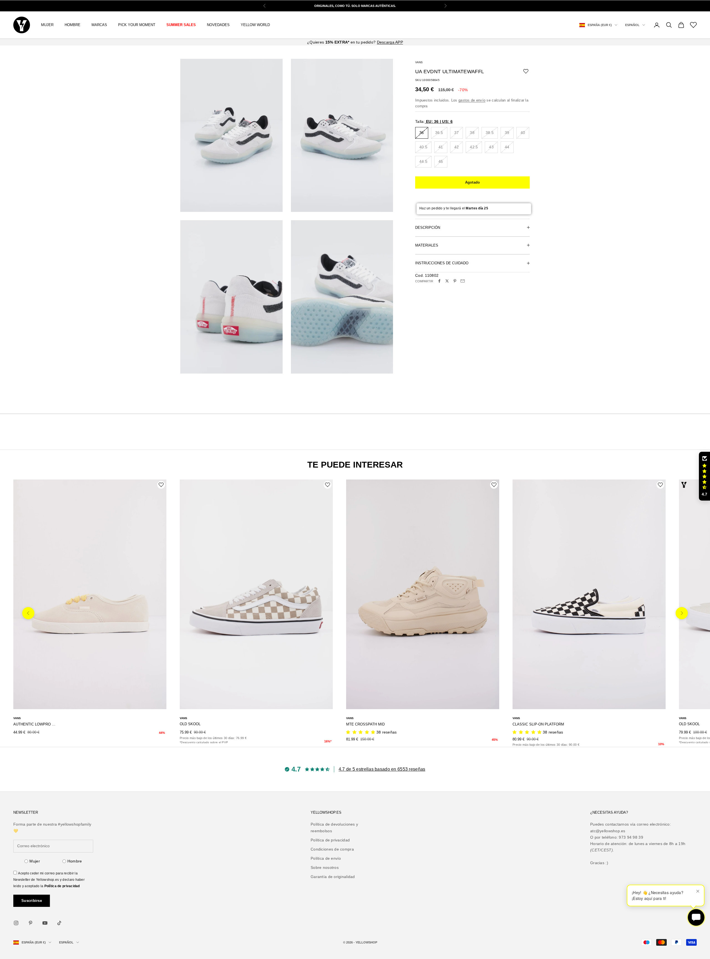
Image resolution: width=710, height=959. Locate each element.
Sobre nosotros (325, 867)
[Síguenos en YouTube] (45, 923)
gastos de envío (471, 100)
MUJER (47, 25)
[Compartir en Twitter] (447, 281)
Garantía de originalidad (333, 876)
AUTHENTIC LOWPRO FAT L (35, 724)
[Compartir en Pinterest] (455, 281)
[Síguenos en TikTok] (59, 923)
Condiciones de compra (332, 849)
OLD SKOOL (190, 724)
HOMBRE (72, 25)
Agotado (472, 182)
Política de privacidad (62, 886)
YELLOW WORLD (255, 25)
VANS (419, 62)
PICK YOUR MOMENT (136, 25)
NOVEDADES (218, 25)
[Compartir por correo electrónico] (462, 281)
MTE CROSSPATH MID (365, 724)
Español (632, 25)
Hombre (74, 861)
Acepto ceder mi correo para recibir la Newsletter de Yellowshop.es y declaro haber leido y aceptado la (49, 879)
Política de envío (326, 858)
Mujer (34, 861)
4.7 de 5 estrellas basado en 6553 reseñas (382, 769)
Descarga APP (390, 42)
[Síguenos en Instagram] (16, 923)
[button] (704, 476)
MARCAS (99, 25)
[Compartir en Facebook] (439, 281)
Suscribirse (31, 901)
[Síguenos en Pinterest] (30, 923)
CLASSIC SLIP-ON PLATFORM (538, 724)
